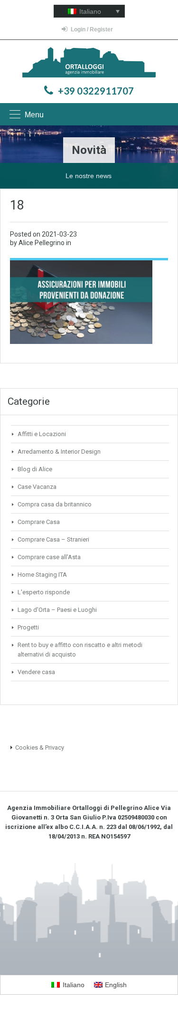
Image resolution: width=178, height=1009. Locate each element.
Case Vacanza (37, 486)
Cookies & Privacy (39, 747)
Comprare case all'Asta (49, 557)
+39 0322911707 (96, 90)
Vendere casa (36, 672)
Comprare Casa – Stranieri (53, 539)
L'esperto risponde (44, 592)
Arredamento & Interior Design (59, 451)
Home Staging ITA (42, 574)
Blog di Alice (35, 469)
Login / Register (92, 29)
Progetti (28, 627)
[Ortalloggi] (89, 63)
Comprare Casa (39, 521)
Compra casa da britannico (55, 504)
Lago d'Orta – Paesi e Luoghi (57, 609)
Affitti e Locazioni (42, 434)
